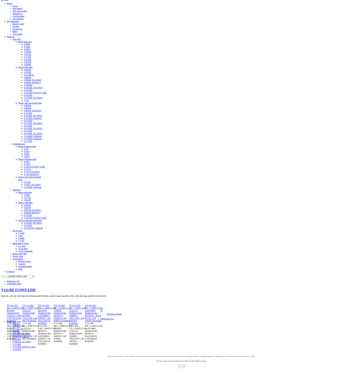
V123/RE (16, 349)
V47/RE (16, 326)
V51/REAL (17, 329)
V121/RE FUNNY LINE (18, 290)
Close (181, 366)
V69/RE (16, 331)
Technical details (114, 314)
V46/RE (16, 324)
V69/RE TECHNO (21, 334)
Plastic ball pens (14, 321)
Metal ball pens (107, 319)
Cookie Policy (181, 369)
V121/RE (16, 344)
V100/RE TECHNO (21, 342)
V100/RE (16, 339)
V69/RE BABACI (20, 337)
